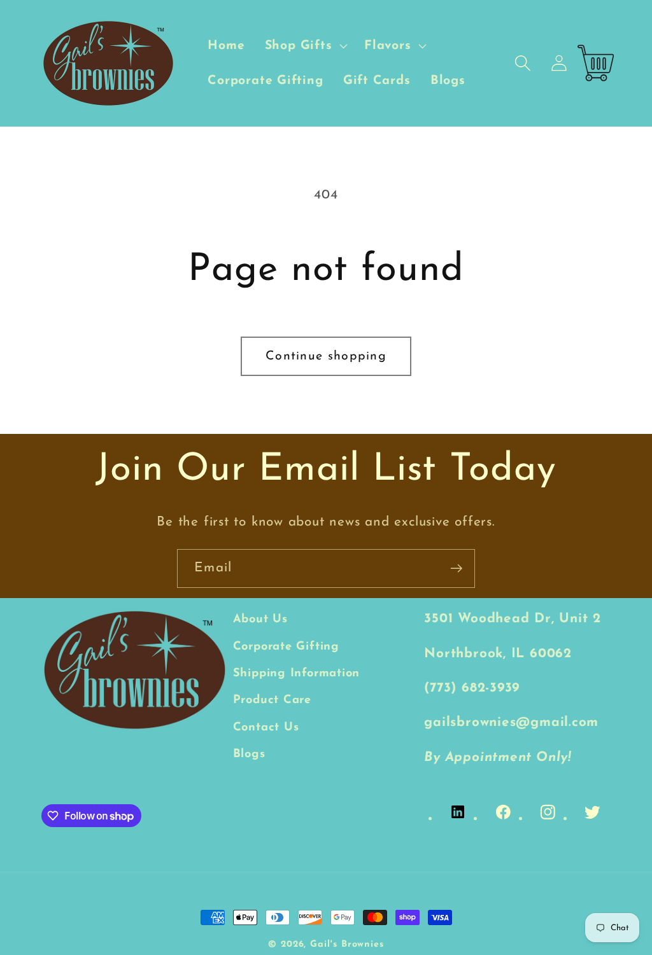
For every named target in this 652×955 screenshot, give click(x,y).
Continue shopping (326, 356)
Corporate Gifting (286, 647)
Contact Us (266, 727)
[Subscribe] (456, 568)
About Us (260, 619)
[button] (305, 45)
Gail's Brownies (347, 944)
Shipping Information (296, 673)
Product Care (272, 700)
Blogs (249, 754)
